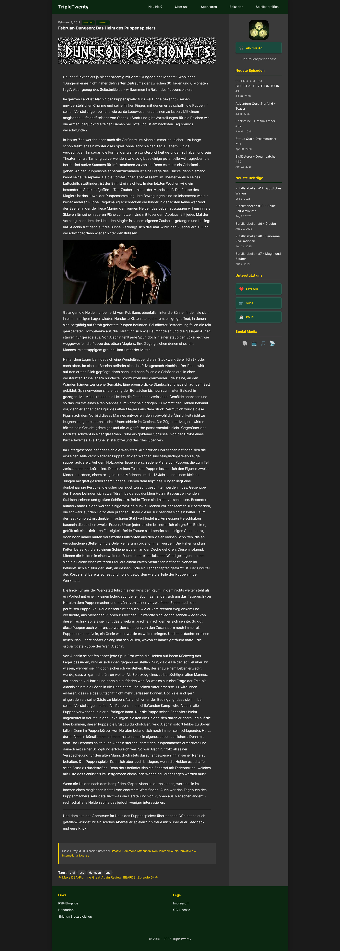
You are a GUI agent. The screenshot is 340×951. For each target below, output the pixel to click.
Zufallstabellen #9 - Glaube (256, 224)
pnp (108, 872)
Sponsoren (209, 7)
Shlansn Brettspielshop (75, 916)
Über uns (181, 7)
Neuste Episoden (250, 70)
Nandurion (66, 910)
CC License (181, 910)
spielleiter (103, 22)
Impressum (181, 903)
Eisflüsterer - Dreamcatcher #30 (256, 158)
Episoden (236, 7)
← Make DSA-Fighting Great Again (84, 877)
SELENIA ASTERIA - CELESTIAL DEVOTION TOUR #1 (257, 86)
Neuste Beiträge (249, 178)
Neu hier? (155, 7)
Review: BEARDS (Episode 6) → (134, 877)
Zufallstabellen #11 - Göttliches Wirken (258, 190)
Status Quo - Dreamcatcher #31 (256, 141)
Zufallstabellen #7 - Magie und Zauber (258, 256)
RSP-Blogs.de (68, 903)
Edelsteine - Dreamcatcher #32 (255, 123)
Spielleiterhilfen (267, 7)
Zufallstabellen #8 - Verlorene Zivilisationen (258, 238)
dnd (72, 872)
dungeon (95, 872)
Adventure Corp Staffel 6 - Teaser (255, 106)
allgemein (88, 22)
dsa (81, 872)
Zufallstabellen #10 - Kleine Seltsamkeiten (256, 208)
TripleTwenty (73, 7)
